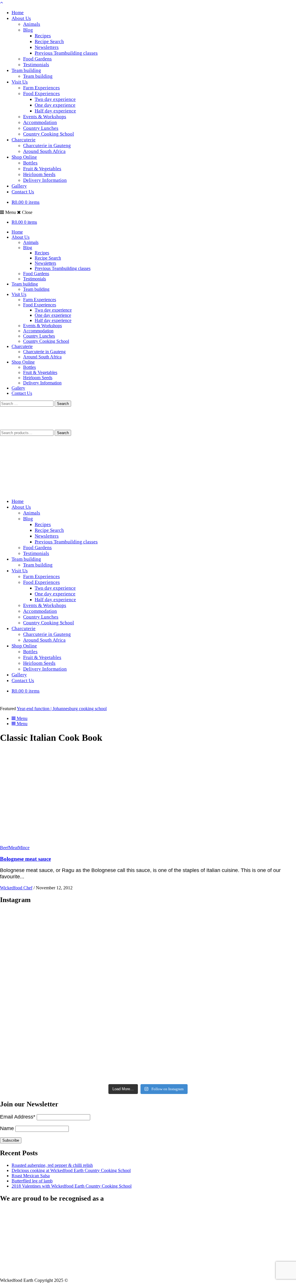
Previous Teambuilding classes (66, 53)
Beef (4, 847)
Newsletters (47, 47)
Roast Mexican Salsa (31, 1175)
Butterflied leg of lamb (32, 1180)
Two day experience (55, 99)
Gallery (19, 186)
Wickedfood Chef (16, 887)
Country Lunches (40, 128)
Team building (26, 70)
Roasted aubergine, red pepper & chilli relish (52, 1165)
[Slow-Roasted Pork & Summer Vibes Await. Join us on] (148, 940)
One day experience (55, 105)
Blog (28, 30)
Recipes (43, 35)
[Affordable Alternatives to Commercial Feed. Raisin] (148, 996)
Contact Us (23, 192)
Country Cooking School (48, 134)
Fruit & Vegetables (42, 168)
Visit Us (20, 82)
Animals (31, 24)
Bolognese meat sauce (25, 859)
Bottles (30, 163)
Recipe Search (49, 41)
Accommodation (40, 122)
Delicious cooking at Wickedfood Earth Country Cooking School (71, 1170)
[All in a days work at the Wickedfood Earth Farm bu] (49, 996)
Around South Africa (44, 151)
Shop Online (24, 157)
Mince (23, 847)
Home (18, 12)
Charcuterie (24, 139)
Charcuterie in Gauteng (47, 145)
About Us (21, 18)
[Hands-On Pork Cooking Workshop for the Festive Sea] (247, 940)
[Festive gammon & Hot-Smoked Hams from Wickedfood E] (148, 1051)
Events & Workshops (44, 116)
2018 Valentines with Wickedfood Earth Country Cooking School (72, 1186)
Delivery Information (45, 180)
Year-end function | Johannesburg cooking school (62, 708)
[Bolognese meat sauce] (65, 842)
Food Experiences (41, 93)
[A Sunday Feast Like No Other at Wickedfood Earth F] (247, 1051)
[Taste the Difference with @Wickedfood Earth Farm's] (49, 1051)
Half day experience (55, 111)
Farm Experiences (41, 87)
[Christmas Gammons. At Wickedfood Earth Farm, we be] (247, 996)
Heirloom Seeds (39, 174)
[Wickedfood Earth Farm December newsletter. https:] (49, 940)
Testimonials (36, 64)
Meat (13, 847)
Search (63, 433)
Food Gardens (37, 59)
